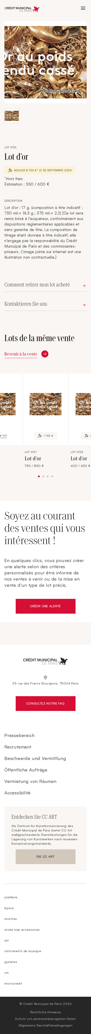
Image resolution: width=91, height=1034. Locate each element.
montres (10, 919)
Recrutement (17, 747)
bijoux (8, 908)
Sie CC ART (55, 857)
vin (6, 972)
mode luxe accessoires (22, 929)
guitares (10, 962)
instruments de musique (22, 951)
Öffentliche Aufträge (25, 770)
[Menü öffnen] (83, 8)
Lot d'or (33, 458)
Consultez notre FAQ (50, 704)
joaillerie (10, 897)
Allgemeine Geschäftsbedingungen (45, 1025)
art (6, 940)
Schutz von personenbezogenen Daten (45, 1019)
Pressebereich (19, 735)
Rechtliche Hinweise (45, 1012)
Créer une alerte (53, 607)
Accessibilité (17, 792)
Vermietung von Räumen (30, 781)
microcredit (13, 983)
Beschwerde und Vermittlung (35, 758)
